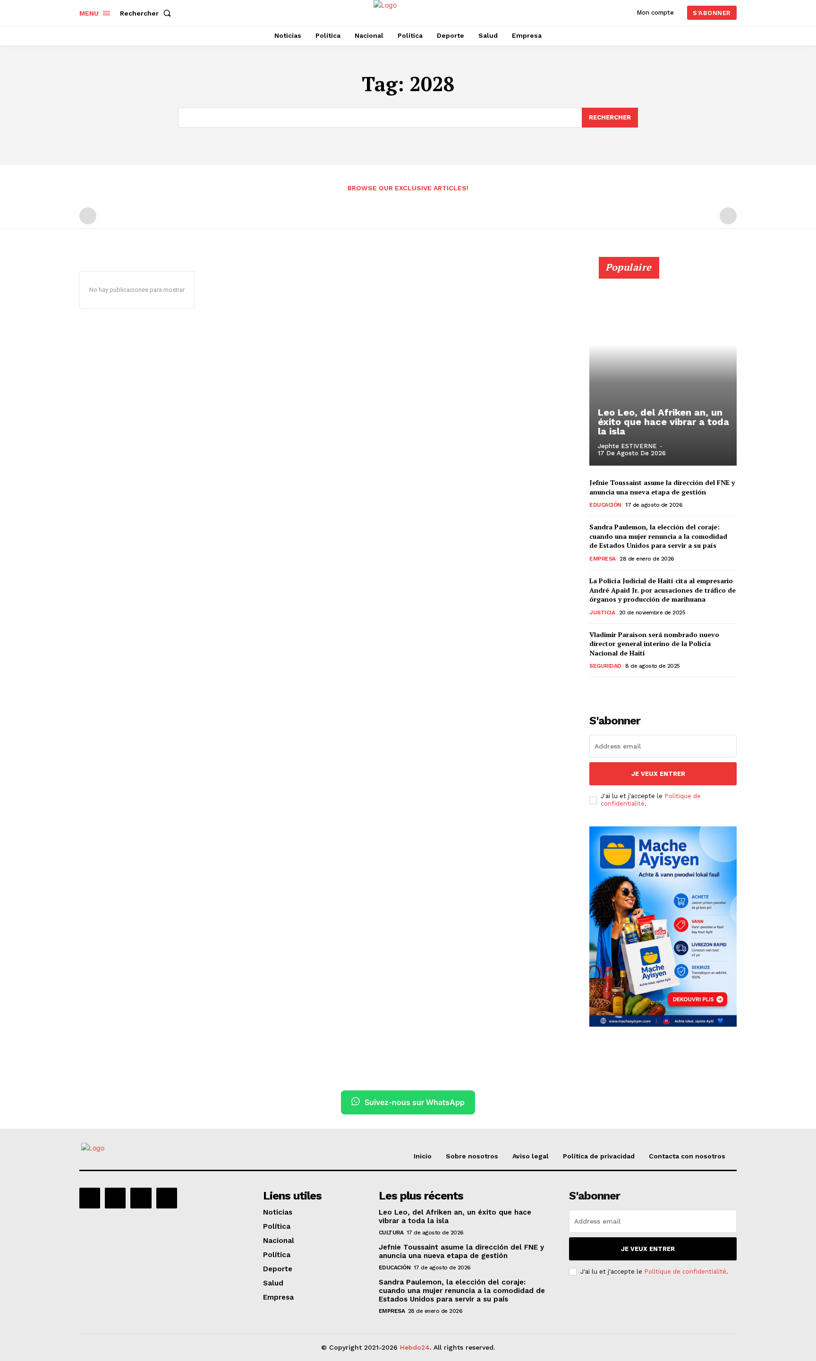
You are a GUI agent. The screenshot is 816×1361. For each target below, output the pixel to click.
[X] (140, 1198)
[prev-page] (87, 215)
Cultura (391, 1232)
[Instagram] (115, 1198)
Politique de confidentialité (685, 1271)
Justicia (602, 612)
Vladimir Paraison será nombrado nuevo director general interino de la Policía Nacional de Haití (654, 643)
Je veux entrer (658, 773)
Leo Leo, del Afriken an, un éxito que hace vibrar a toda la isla (663, 422)
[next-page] (610, 690)
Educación (605, 505)
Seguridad (605, 666)
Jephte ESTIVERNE (627, 446)
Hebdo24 (415, 1347)
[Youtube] (166, 1198)
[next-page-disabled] (728, 215)
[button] (147, 13)
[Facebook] (89, 1198)
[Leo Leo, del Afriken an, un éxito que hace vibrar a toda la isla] (663, 366)
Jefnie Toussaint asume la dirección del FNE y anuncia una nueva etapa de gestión (662, 487)
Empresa (602, 558)
